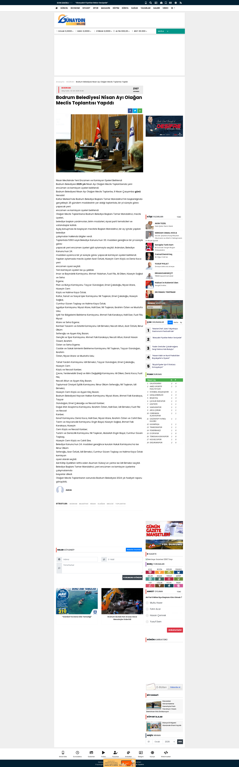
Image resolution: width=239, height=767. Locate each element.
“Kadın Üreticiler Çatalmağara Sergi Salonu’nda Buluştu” (162, 348)
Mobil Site (63, 756)
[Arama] (150, 2)
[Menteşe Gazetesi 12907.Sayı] (159, 559)
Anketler (128, 756)
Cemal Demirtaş (163, 254)
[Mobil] (146, 2)
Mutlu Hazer (156, 602)
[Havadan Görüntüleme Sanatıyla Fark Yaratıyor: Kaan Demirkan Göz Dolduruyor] (153, 704)
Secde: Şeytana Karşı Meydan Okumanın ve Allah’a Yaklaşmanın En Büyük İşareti (164, 238)
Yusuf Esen (155, 621)
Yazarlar (115, 756)
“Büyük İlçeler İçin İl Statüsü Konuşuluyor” (161, 366)
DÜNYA (125, 8)
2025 (79, 184)
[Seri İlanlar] (166, 2)
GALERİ (156, 8)
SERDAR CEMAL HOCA (166, 232)
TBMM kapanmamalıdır (164, 276)
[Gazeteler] (170, 2)
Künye (152, 756)
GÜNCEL (64, 8)
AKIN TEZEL (160, 223)
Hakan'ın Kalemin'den (166, 282)
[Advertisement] (137, 20)
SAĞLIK (134, 8)
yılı (84, 184)
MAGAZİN (105, 8)
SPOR (95, 8)
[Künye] (175, 2)
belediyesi (83, 504)
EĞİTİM (116, 8)
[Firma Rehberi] (161, 2)
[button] (173, 8)
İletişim (141, 756)
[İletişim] (155, 2)
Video (103, 756)
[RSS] (181, 2)
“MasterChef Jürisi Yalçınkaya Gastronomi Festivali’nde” (163, 330)
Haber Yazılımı (138, 764)
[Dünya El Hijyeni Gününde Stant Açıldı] (153, 726)
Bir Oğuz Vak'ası (161, 257)
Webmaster (166, 756)
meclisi (110, 504)
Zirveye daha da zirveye (164, 266)
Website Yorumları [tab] (134, 550)
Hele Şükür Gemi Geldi (164, 226)
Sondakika (77, 756)
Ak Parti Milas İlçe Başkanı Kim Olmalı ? (164, 597)
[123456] (164, 662)
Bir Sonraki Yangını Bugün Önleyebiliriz (165, 248)
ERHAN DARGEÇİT (164, 273)
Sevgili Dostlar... (161, 285)
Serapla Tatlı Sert (164, 244)
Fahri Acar (155, 609)
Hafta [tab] (176, 322)
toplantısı (120, 504)
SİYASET (86, 8)
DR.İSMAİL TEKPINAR (165, 292)
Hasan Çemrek (158, 615)
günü (138, 191)
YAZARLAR (145, 8)
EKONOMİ (75, 8)
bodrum (73, 504)
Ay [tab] (181, 322)
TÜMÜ (179, 217)
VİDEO (165, 8)
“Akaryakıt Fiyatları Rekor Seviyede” (91, 2)
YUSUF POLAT (162, 263)
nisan (93, 504)
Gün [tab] (170, 322)
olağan (101, 504)
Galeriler (91, 756)
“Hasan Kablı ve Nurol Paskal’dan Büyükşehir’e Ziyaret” (163, 357)
